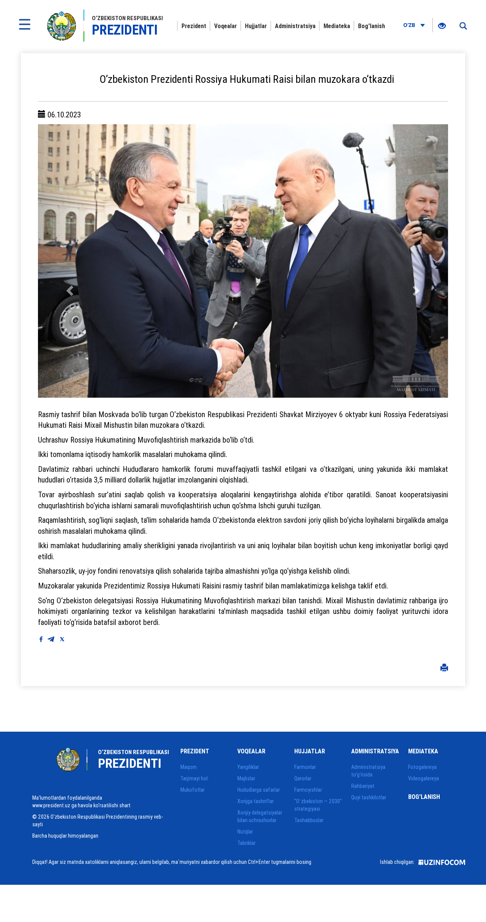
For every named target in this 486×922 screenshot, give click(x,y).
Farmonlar (305, 767)
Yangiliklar (248, 767)
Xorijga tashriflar (255, 801)
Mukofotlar (192, 789)
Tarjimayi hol (194, 778)
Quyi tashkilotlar (368, 797)
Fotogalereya (422, 767)
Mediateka (336, 26)
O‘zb (410, 24)
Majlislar (246, 778)
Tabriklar (246, 843)
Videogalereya (423, 778)
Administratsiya (295, 26)
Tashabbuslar (308, 820)
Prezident (193, 26)
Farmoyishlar (308, 789)
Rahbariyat (362, 786)
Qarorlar (302, 778)
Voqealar (225, 26)
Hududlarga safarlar (258, 789)
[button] (68, 261)
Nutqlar (245, 831)
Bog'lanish (371, 26)
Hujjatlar (256, 26)
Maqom (188, 767)
